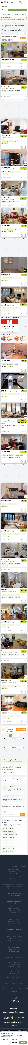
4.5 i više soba (8, 851)
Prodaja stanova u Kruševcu (14, 917)
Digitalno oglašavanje (10, 986)
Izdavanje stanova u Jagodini (14, 947)
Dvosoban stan (9, 837)
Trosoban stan (8, 843)
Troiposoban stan (9, 845)
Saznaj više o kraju (7, 772)
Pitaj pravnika (14, 975)
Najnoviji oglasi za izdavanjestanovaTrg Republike (12, 800)
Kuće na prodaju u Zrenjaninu (14, 968)
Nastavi (23, 1042)
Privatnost (14, 991)
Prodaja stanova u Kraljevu (14, 923)
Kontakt (21, 983)
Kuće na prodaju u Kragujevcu (14, 964)
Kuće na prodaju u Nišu (14, 962)
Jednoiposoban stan (10, 834)
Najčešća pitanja (22, 988)
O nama (13, 983)
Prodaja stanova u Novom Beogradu (14, 876)
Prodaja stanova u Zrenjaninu (14, 912)
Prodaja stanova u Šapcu (14, 914)
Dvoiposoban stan (9, 840)
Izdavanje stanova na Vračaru (14, 893)
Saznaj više (14, 1042)
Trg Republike (16, 23)
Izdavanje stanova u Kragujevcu (14, 936)
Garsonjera (8, 828)
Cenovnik (21, 986)
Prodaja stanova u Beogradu (14, 869)
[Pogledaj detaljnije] (14, 50)
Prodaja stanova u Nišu (14, 906)
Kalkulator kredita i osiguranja (14, 977)
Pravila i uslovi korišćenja (8, 988)
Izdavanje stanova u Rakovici (14, 895)
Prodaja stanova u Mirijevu (14, 878)
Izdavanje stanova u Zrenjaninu (14, 940)
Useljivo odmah (16, 14)
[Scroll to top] (14, 861)
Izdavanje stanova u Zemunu (14, 888)
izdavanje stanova (7, 23)
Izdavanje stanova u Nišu (14, 934)
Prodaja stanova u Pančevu (14, 919)
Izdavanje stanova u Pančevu (14, 945)
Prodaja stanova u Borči (14, 871)
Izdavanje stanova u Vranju (14, 949)
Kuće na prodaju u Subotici (14, 966)
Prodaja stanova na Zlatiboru (14, 921)
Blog (6, 983)
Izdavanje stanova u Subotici (14, 938)
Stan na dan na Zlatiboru (14, 951)
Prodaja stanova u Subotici (14, 910)
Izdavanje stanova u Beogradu (14, 886)
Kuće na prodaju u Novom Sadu (14, 960)
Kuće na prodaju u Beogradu (14, 971)
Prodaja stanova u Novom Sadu (14, 903)
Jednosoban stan (9, 831)
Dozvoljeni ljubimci (6, 14)
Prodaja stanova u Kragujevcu (14, 908)
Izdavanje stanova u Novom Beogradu (14, 891)
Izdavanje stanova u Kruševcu (14, 943)
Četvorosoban (8, 848)
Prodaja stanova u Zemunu (14, 873)
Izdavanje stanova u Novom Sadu (14, 932)
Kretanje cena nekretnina (14, 973)
